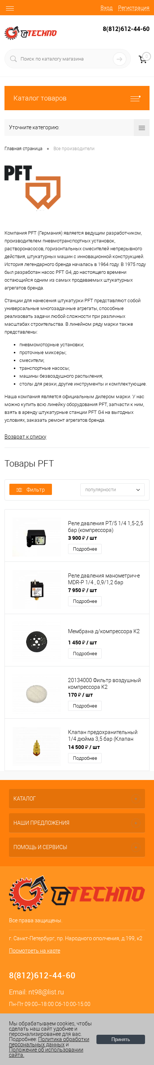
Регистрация (134, 8)
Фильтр (36, 490)
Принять (120, 1039)
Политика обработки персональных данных (49, 1041)
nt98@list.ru (46, 992)
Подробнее (85, 549)
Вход (107, 8)
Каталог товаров (40, 98)
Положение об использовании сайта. (46, 1052)
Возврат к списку (25, 437)
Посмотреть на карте (34, 951)
